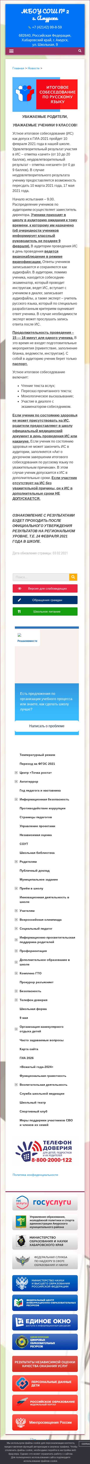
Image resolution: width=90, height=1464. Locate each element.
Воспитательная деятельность (44, 1084)
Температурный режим (37, 755)
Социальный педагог (36, 928)
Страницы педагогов (36, 817)
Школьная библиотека (37, 852)
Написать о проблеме (46, 726)
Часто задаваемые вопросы (42, 1040)
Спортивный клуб (33, 1111)
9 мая (24, 1018)
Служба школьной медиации (42, 1093)
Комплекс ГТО (31, 973)
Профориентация (33, 951)
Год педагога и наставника (40, 790)
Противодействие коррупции (43, 808)
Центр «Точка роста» (36, 772)
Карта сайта (29, 1049)
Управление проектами (37, 826)
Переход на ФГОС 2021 (37, 763)
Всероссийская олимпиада (41, 919)
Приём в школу (31, 888)
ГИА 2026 (27, 1058)
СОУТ (24, 844)
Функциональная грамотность (43, 1075)
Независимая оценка (36, 835)
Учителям (27, 910)
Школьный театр (33, 1102)
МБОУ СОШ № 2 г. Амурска (45, 14)
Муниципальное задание (39, 879)
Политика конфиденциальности (35, 1174)
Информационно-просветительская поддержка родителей (47, 940)
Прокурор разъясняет (37, 982)
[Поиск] (73, 577)
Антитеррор (29, 781)
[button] (11, 51)
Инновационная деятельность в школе (44, 900)
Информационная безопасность (44, 799)
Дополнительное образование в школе (45, 962)
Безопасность (30, 991)
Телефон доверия (33, 1000)
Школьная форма (33, 1009)
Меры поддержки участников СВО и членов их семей (46, 1123)
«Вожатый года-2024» (36, 1067)
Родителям (28, 861)
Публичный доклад (35, 870)
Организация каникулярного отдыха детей (42, 1029)
